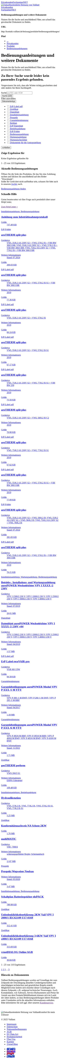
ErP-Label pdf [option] (16, 106)
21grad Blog (12, 1044)
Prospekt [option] (13, 117)
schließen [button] (6, 148)
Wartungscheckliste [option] (18, 140)
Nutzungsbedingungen (17, 1029)
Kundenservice (46, 1003)
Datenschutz (12, 1026)
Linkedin (11, 1056)
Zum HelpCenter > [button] (9, 207)
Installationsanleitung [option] (19, 115)
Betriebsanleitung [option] (17, 128)
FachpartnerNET (20, 2)
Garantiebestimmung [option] (18, 120)
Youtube (10, 1054)
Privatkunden (7, 2)
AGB (9, 1031)
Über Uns (11, 1039)
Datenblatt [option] (14, 112)
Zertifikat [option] (13, 109)
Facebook (11, 1049)
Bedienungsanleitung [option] (19, 134)
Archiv (14, 184)
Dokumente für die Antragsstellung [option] (25, 142)
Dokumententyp (8, 101)
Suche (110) (7, 96)
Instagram (11, 1051)
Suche (4, 93)
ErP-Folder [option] (14, 131)
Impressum (11, 1024)
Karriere (10, 1042)
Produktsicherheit (14, 1037)
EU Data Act (12, 1034)
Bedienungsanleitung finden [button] (13, 189)
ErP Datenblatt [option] (16, 126)
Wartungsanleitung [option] (18, 137)
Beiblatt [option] (13, 123)
